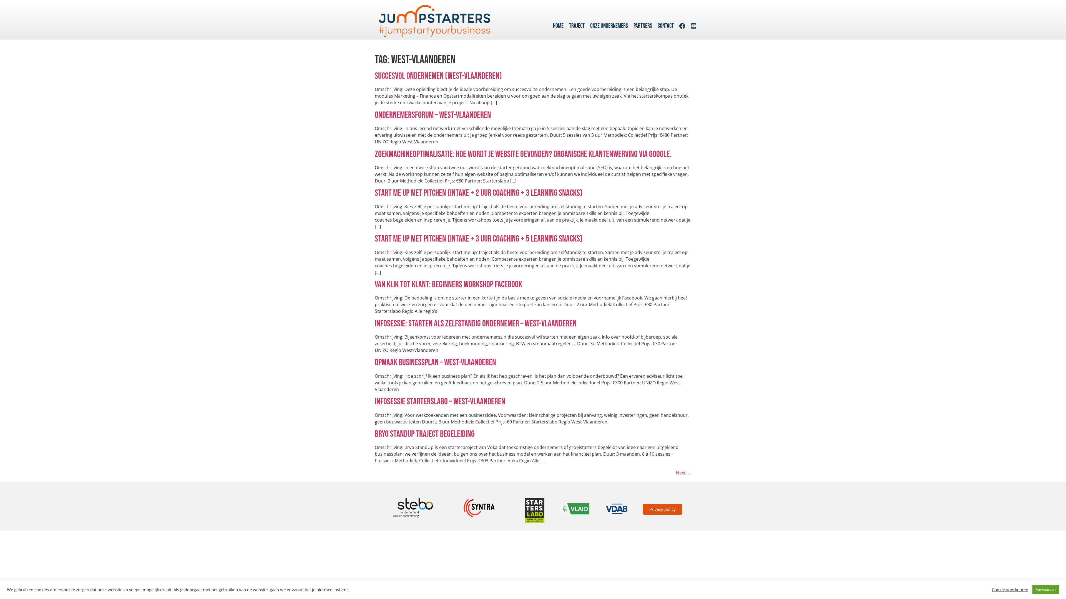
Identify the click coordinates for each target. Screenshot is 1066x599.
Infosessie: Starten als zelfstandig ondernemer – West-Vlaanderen (476, 323)
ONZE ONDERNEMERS (609, 26)
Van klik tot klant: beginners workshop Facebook (448, 284)
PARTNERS (642, 26)
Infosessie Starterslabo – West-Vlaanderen (440, 401)
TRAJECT (577, 26)
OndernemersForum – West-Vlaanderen (433, 115)
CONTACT (666, 26)
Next (683, 473)
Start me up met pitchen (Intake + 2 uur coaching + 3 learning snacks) (478, 193)
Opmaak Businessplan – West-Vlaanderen (435, 362)
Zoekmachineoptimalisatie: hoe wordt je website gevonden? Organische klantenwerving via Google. (523, 154)
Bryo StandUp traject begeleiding (425, 434)
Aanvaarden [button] (1046, 589)
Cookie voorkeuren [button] (1010, 589)
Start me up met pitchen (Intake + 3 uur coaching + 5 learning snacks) (478, 238)
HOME (558, 26)
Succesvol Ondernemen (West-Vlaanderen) (438, 76)
